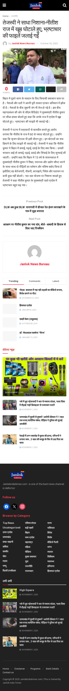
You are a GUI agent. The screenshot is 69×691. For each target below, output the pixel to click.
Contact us (8, 672)
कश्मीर (5, 551)
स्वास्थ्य (50, 561)
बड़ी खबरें (29, 527)
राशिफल (50, 527)
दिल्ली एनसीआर (9, 570)
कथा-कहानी (8, 541)
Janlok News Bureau (23, 43)
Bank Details (52, 668)
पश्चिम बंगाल (30, 523)
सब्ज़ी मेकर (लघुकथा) (28, 319)
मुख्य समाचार (30, 556)
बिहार (27, 532)
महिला (27, 547)
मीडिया (28, 551)
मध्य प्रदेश (29, 537)
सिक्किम (50, 556)
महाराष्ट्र (29, 542)
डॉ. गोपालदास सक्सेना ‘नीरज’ (32, 332)
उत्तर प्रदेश (7, 532)
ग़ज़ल (5, 561)
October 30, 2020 (49, 43)
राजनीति (14, 16)
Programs (35, 668)
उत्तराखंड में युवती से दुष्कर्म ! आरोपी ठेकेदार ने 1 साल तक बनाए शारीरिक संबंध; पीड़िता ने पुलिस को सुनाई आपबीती (41, 420)
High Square (13, 387)
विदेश (49, 532)
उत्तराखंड (7, 537)
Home (5, 16)
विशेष (49, 537)
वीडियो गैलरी (52, 542)
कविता (5, 546)
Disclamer (20, 668)
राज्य (49, 523)
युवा (26, 561)
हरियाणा (50, 566)
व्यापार (50, 551)
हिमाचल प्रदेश (25, 305)
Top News (8, 523)
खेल (4, 556)
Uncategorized (11, 527)
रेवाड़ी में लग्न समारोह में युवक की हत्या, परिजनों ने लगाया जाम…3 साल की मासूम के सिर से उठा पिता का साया (41, 439)
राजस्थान (29, 570)
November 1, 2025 (15, 392)
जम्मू (4, 565)
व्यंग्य (49, 547)
